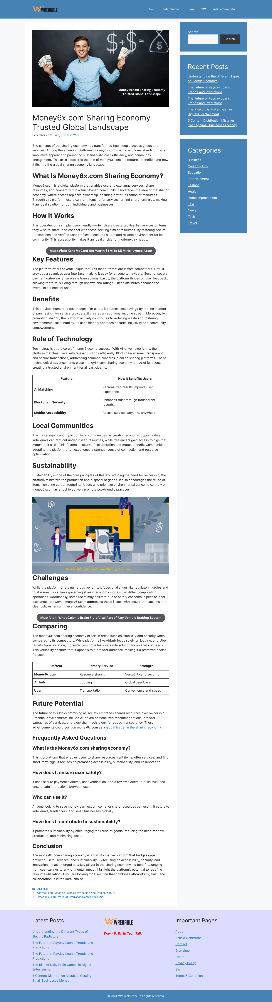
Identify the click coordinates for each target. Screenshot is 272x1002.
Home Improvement (202, 198)
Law (191, 9)
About (179, 931)
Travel (192, 223)
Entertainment (172, 9)
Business (42, 888)
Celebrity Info (198, 166)
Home (179, 957)
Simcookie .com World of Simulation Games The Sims (70, 896)
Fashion (193, 185)
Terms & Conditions (189, 976)
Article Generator (224, 9)
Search (193, 32)
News (192, 210)
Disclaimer (183, 950)
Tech (152, 9)
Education (195, 172)
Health (193, 191)
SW (203, 9)
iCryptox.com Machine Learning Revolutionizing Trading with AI (76, 892)
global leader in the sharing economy (133, 727)
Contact (181, 944)
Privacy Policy (185, 963)
